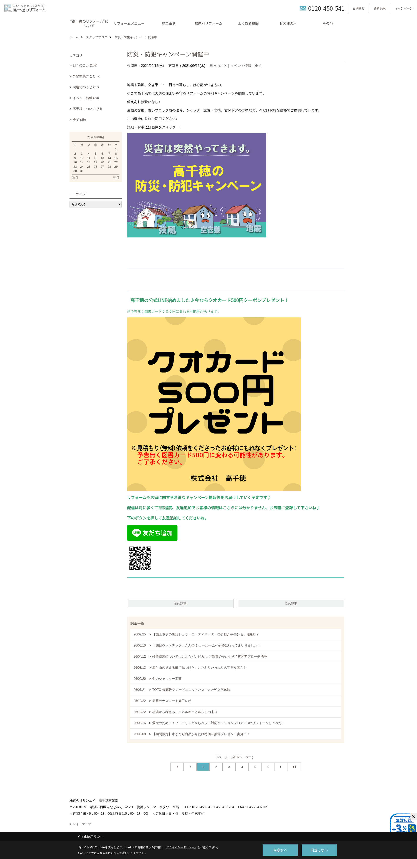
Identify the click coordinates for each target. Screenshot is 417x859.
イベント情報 (240, 66)
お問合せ (358, 8)
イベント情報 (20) (86, 98)
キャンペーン (404, 8)
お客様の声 (288, 23)
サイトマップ (82, 824)
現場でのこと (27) (86, 87)
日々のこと (218, 66)
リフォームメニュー (129, 23)
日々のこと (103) (85, 65)
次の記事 (291, 603)
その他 (328, 23)
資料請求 (380, 8)
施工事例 (169, 23)
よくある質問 (248, 23)
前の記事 (180, 603)
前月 (75, 177)
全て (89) (79, 119)
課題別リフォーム (208, 23)
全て (258, 66)
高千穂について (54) (87, 109)
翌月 (116, 177)
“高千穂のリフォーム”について (89, 23)
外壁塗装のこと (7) (86, 76)
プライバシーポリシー (180, 847)
